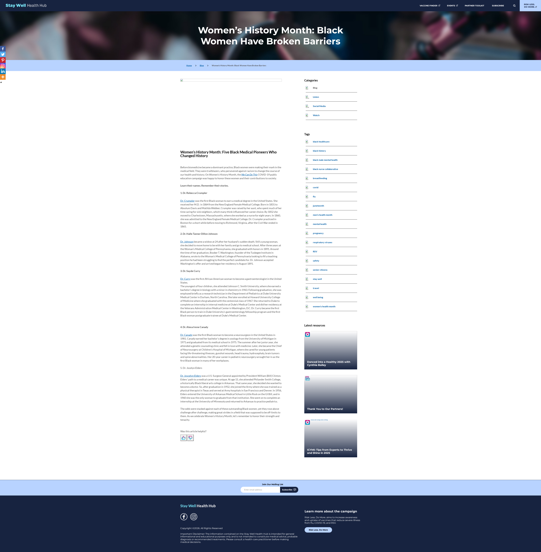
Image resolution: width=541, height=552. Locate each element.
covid (315, 187)
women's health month (324, 306)
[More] (3, 77)
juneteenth (318, 205)
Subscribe (498, 5)
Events (451, 5)
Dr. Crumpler (187, 200)
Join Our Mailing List (272, 484)
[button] (514, 5)
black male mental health (325, 159)
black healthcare (321, 141)
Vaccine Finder (428, 5)
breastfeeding (320, 178)
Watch (316, 115)
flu (314, 196)
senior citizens (320, 269)
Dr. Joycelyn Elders (190, 375)
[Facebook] (3, 49)
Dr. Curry (185, 278)
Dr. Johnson (186, 241)
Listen (316, 97)
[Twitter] (3, 54)
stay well (317, 279)
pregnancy (318, 233)
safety (316, 260)
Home (189, 65)
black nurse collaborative (325, 169)
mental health (320, 224)
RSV (315, 251)
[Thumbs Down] (190, 437)
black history (319, 150)
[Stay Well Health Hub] (26, 6)
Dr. (182, 334)
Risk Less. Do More (318, 530)
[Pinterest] (3, 60)
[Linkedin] (3, 71)
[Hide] (1, 82)
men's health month (322, 214)
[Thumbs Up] (183, 437)
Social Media (319, 106)
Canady (188, 334)
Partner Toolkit (474, 5)
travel (316, 288)
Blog (202, 65)
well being (318, 297)
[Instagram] (3, 65)
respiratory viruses (322, 242)
